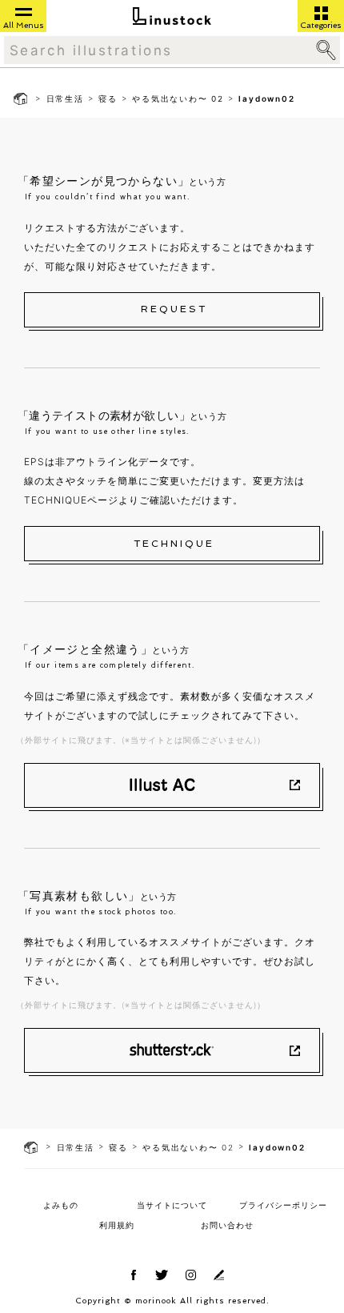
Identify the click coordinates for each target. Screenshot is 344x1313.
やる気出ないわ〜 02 (178, 98)
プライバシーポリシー (283, 1205)
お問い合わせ (227, 1225)
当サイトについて (172, 1205)
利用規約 (116, 1225)
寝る (108, 98)
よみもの (60, 1205)
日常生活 (65, 98)
